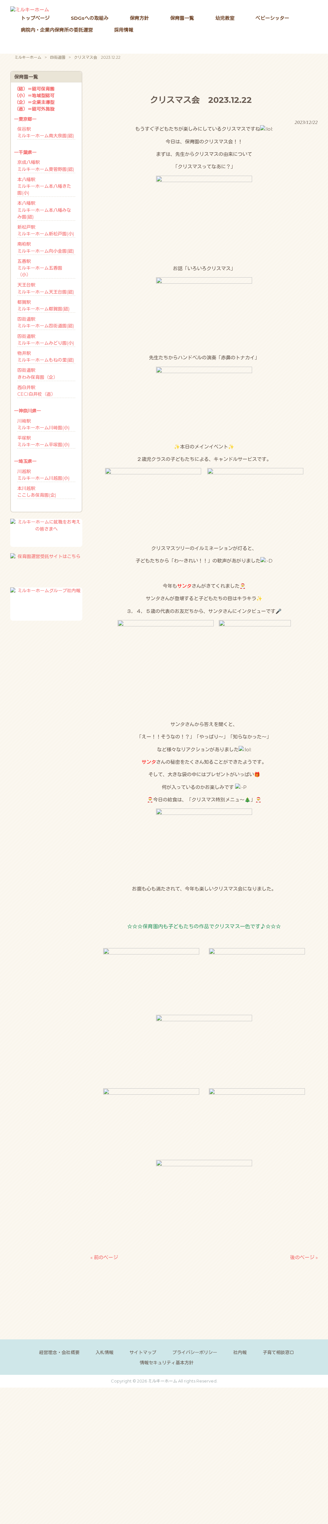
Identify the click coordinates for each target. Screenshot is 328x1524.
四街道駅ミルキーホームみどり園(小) (45, 339)
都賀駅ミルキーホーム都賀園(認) (43, 305)
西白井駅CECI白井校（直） (36, 391)
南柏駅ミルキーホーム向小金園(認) (45, 247)
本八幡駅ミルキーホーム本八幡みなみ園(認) (44, 209)
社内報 (240, 1352)
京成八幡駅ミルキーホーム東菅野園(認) (45, 165)
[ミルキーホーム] (29, 10)
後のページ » (304, 1257)
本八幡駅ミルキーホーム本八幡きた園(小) (44, 186)
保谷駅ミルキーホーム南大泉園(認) (45, 132)
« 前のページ (104, 1257)
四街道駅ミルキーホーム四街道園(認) (45, 322)
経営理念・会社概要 (59, 1352)
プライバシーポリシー (194, 1352)
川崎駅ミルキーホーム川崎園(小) (43, 424)
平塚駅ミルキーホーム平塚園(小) (43, 441)
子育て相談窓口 (278, 1352)
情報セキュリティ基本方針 (166, 1363)
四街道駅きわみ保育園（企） (37, 373)
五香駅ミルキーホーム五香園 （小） (39, 268)
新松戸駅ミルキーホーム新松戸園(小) (45, 230)
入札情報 (104, 1352)
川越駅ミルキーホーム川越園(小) (43, 475)
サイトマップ (142, 1352)
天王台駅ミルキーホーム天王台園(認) (45, 288)
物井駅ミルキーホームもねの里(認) (45, 356)
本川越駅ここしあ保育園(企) (36, 492)
